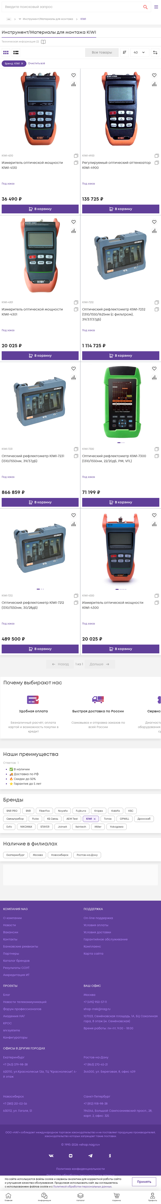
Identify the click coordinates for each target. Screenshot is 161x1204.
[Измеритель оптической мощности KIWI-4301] (40, 255)
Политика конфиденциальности (80, 1169)
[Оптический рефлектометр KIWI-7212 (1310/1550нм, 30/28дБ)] (40, 548)
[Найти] (145, 6)
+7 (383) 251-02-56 (15, 1104)
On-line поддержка (98, 918)
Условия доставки (97, 932)
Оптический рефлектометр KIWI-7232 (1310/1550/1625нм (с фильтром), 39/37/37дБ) (113, 314)
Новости (9, 925)
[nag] (110, 1155)
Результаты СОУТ (16, 968)
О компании (12, 918)
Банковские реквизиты (20, 947)
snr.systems (11, 1030)
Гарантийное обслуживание (106, 939)
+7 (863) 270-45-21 (96, 1065)
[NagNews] (90, 1155)
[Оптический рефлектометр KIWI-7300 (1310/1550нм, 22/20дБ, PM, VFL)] (120, 402)
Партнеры (11, 954)
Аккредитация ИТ (16, 975)
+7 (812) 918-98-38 (96, 1104)
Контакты (10, 939)
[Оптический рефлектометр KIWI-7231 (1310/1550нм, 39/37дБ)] (40, 402)
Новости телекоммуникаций (25, 1002)
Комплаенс (92, 947)
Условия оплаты (96, 925)
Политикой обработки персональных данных (82, 1187)
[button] (139, 52)
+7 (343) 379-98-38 (15, 1065)
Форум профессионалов (22, 1009)
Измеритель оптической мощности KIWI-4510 (32, 165)
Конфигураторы (15, 1038)
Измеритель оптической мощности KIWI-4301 (32, 312)
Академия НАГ (14, 1016)
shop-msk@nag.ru (97, 1009)
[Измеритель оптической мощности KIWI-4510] (40, 108)
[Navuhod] (70, 1155)
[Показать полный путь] (8, 19)
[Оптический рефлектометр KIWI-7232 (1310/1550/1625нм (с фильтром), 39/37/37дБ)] (120, 255)
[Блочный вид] (6, 52)
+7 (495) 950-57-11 (95, 1002)
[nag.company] (51, 1155)
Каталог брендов (16, 961)
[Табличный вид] (16, 52)
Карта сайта (93, 954)
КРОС (7, 1023)
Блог (6, 995)
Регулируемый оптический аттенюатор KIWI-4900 (116, 165)
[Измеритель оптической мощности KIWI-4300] (120, 548)
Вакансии (10, 932)
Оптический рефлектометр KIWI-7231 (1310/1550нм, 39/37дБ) (33, 458)
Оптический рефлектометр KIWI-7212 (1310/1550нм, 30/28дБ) (33, 605)
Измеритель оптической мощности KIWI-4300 (112, 605)
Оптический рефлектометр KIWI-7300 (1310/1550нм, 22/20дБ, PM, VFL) (114, 458)
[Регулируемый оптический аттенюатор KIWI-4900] (120, 108)
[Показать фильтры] (155, 52)
